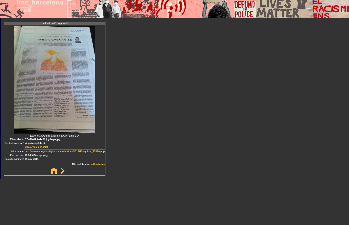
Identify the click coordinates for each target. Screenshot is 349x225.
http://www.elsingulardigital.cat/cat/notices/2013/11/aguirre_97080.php (65, 151)
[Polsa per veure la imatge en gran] (54, 132)
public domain (98, 164)
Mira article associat (36, 147)
